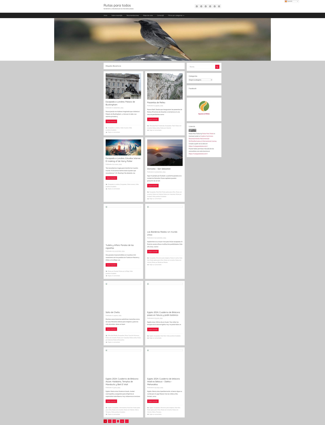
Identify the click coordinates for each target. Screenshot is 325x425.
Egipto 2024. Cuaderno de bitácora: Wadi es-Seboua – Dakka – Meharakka (163, 381)
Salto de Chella (113, 312)
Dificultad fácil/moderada (156, 125)
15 (122, 421)
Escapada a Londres (114, 128)
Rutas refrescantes (118, 340)
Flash (173, 125)
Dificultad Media (112, 335)
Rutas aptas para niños (168, 192)
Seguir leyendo (111, 121)
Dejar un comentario (114, 132)
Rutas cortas (156, 128)
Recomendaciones (133, 15)
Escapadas (168, 125)
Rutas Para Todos (208, 133)
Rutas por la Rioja (124, 271)
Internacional (123, 407)
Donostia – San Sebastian (159, 168)
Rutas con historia (158, 194)
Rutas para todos (117, 5)
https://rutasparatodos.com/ (198, 146)
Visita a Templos (156, 412)
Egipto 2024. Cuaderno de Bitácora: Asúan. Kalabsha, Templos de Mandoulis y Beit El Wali (122, 381)
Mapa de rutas (148, 15)
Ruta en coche (174, 258)
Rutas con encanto (169, 260)
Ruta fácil (159, 192)
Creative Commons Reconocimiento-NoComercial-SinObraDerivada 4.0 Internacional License (202, 138)
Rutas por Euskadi (113, 271)
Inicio (105, 15)
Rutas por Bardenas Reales (160, 262)
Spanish (289, 1)
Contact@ (160, 15)
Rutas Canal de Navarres (132, 335)
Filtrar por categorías (175, 15)
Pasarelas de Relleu (156, 102)
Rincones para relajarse (163, 258)
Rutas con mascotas (169, 194)
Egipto (151, 336)
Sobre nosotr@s (117, 15)
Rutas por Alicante (165, 128)
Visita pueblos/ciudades (159, 196)
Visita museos (124, 128)
